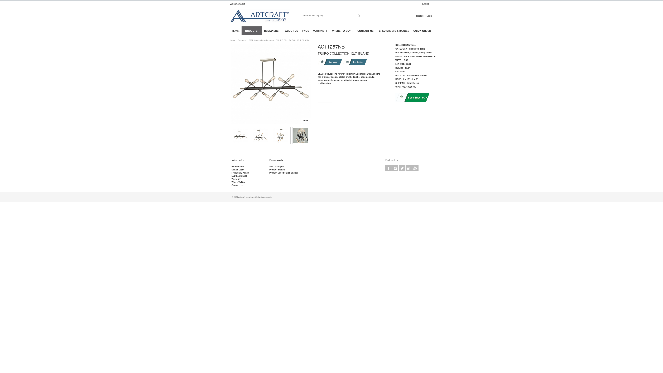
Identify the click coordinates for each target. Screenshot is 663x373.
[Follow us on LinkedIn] (409, 168)
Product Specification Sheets (283, 173)
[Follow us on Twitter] (402, 168)
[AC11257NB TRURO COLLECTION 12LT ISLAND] (241, 135)
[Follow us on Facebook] (388, 168)
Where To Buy (238, 182)
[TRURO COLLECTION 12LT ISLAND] (271, 45)
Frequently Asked (240, 173)
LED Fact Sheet (239, 176)
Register (420, 16)
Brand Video (238, 166)
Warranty (236, 179)
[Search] (359, 16)
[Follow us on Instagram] (395, 168)
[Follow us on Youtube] (415, 168)
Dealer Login (238, 170)
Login (429, 16)
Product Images (277, 170)
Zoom (306, 120)
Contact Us (237, 185)
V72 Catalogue (276, 166)
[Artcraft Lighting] (260, 16)
